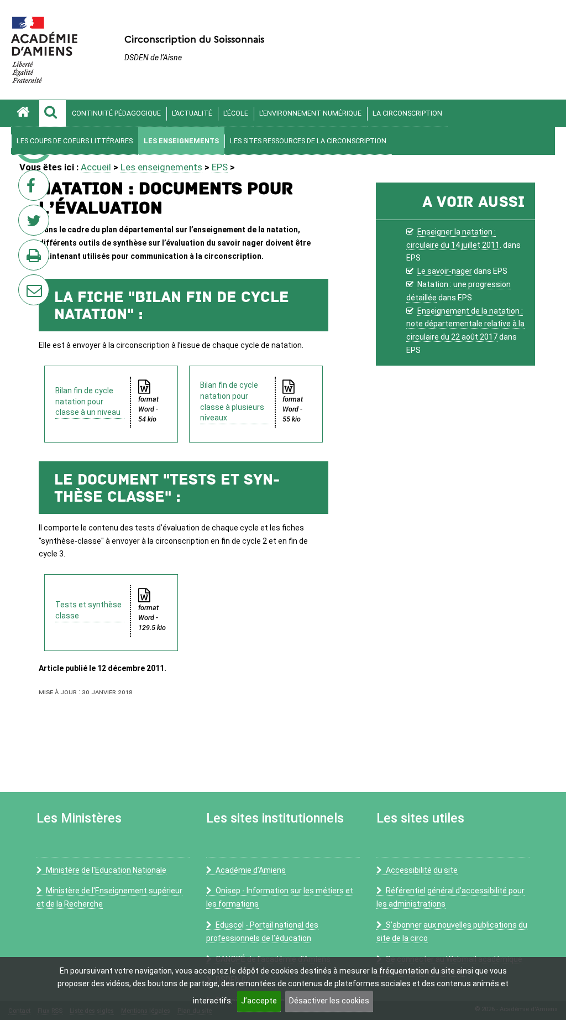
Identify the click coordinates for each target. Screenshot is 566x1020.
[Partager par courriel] (26, 282)
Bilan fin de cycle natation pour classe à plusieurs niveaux (232, 401)
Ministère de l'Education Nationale (106, 870)
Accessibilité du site (422, 870)
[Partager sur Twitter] (36, 223)
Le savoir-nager (444, 271)
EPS (220, 167)
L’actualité (192, 113)
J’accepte (259, 1000)
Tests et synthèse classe (88, 610)
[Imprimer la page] (36, 258)
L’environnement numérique (310, 113)
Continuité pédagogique (116, 113)
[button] (52, 113)
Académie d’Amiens (251, 870)
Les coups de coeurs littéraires (75, 141)
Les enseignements (181, 141)
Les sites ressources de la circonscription (308, 141)
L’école (235, 113)
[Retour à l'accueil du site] (25, 113)
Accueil (96, 167)
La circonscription (407, 113)
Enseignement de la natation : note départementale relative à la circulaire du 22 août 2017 (465, 324)
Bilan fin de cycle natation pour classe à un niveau (87, 401)
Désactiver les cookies (329, 1000)
